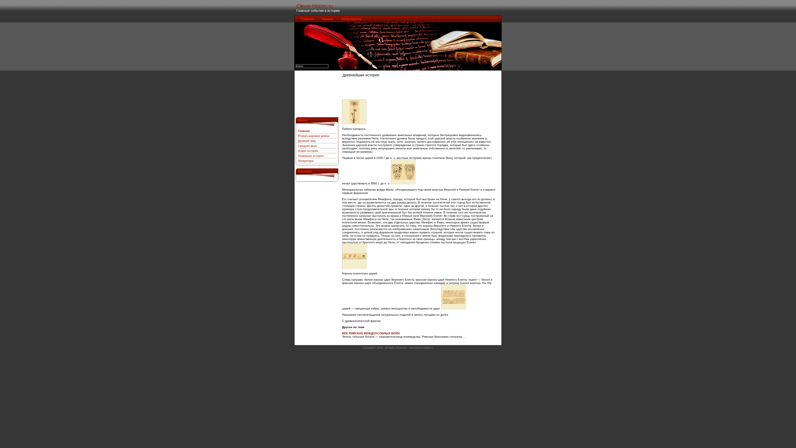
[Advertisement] (316, 93)
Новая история (308, 150)
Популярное (351, 19)
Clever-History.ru (314, 6)
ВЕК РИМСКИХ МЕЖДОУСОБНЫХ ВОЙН (371, 333)
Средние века (307, 145)
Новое (327, 19)
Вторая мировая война (313, 136)
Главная (307, 19)
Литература (306, 160)
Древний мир (307, 140)
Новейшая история (311, 155)
